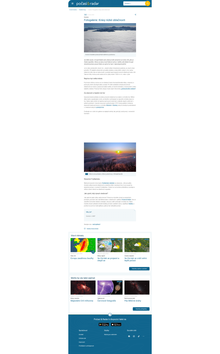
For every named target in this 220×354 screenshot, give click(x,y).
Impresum (82, 342)
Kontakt (81, 334)
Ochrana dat (82, 338)
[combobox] (135, 3)
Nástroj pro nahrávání (110, 334)
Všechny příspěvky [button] (141, 309)
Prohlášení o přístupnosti (86, 346)
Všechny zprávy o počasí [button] (139, 268)
